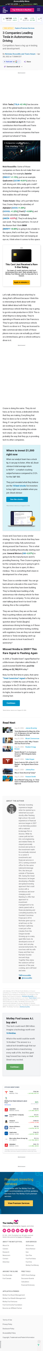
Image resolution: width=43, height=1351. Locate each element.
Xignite (19, 1237)
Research (6, 1252)
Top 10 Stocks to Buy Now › (22, 10)
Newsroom (6, 1255)
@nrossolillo (27, 978)
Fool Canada (7, 1278)
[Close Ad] (39, 1341)
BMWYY (6, 229)
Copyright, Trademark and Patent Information (18, 1337)
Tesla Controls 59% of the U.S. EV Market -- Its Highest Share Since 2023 (26, 764)
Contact (5, 1258)
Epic (27, 1252)
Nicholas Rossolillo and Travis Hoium (20, 54)
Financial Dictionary (28, 1285)
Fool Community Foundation (12, 1305)
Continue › (11, 703)
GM (24, 553)
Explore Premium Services (24, 28)
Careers (5, 1249)
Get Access (8, 1105)
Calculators (25, 1282)
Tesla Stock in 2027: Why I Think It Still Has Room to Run (26, 743)
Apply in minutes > (21, 282)
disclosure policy (25, 1007)
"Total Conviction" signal (14, 678)
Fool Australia (7, 1275)
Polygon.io (28, 1237)
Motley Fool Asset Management (14, 1295)
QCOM (17, 181)
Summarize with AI (13, 67)
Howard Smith (30, 777)
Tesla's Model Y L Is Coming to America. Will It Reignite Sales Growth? (25, 754)
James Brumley (31, 728)
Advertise (6, 1262)
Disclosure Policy (8, 1329)
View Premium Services (18, 1203)
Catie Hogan (29, 759)
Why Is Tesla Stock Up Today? (25, 773)
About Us (6, 1245)
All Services (30, 1245)
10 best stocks (19, 486)
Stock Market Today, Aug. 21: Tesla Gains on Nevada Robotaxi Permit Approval (27, 782)
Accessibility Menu (21, 1)
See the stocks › (17, 499)
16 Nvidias (11, 1033)
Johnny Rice (29, 770)
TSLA (16, 104)
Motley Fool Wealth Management (14, 1298)
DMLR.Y (6, 177)
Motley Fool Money (32, 1265)
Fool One (29, 1262)
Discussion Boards (27, 1278)
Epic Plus (29, 1255)
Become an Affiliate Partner (12, 1308)
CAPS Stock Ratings (28, 1275)
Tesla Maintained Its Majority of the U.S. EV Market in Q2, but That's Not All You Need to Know (27, 733)
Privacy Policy (7, 1324)
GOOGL (6, 211)
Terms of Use (7, 1320)
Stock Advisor (30, 1249)
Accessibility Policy (9, 1333)
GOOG (15, 208)
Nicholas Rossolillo (27, 996)
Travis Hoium (33, 998)
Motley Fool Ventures (10, 1301)
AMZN (6, 218)
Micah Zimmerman (32, 738)
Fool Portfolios (31, 1258)
